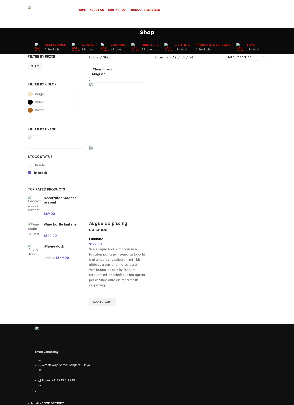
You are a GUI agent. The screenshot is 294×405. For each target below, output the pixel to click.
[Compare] (94, 215)
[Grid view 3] (210, 57)
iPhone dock (54, 246)
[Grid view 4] (218, 57)
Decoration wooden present (60, 200)
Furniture (96, 239)
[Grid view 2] (203, 57)
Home (94, 57)
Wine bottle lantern (60, 224)
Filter (35, 66)
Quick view (94, 311)
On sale (39, 165)
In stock (40, 173)
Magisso (99, 74)
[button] (102, 302)
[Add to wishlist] (94, 293)
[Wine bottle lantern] (34, 230)
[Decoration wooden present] (34, 206)
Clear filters (102, 69)
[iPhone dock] (34, 252)
